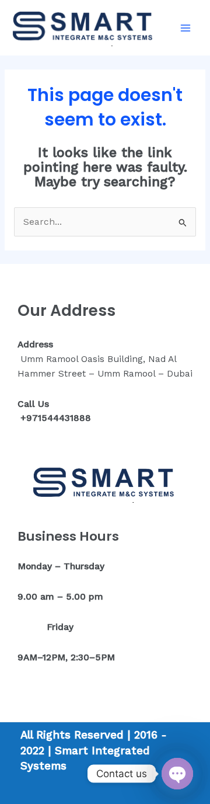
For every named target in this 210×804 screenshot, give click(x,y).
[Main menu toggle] (185, 27)
